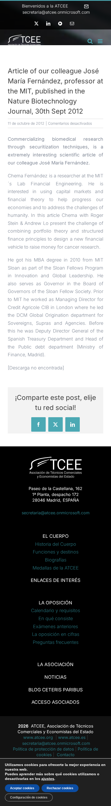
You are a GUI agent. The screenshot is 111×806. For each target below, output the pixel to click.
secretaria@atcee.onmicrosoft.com (56, 512)
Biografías (55, 560)
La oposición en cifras (55, 634)
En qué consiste (55, 618)
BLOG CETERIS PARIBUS (55, 689)
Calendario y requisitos (55, 610)
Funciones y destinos (55, 552)
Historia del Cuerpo (55, 544)
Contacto (66, 754)
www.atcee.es (71, 737)
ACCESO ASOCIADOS (55, 702)
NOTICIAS (55, 677)
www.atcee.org (38, 737)
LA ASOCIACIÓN (55, 664)
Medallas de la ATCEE (56, 568)
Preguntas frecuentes (55, 642)
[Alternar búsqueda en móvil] (90, 41)
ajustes (47, 779)
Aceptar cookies (22, 788)
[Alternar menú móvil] (100, 41)
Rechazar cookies (60, 788)
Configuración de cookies (28, 797)
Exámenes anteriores (55, 626)
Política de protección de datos (43, 749)
